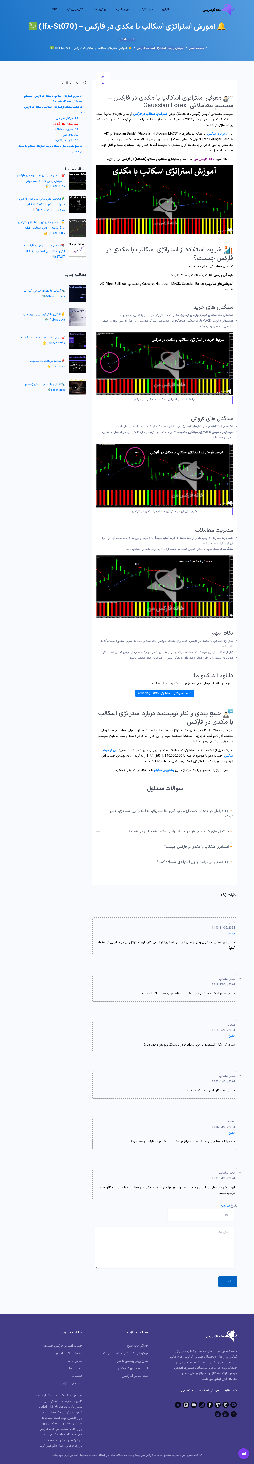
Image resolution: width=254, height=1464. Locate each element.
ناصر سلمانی (127, 39)
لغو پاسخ (225, 1206)
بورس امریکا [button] (122, 9)
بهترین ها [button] (100, 9)
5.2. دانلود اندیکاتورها (66, 141)
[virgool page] (233, 1414)
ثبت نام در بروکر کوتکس (132, 1368)
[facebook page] (210, 1405)
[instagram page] (202, 1405)
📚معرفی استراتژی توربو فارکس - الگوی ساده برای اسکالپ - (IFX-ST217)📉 (44, 251)
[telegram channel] (178, 1405)
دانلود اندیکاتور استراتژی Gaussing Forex (165, 693)
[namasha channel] (225, 1405)
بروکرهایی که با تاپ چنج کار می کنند (124, 1353)
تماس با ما (75, 1361)
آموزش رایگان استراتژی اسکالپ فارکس (160, 48)
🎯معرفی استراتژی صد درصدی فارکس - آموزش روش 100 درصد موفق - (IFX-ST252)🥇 (41, 181)
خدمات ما (75, 1368)
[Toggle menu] (243, 1453)
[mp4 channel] (186, 1405)
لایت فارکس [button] (146, 9)
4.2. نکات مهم (70, 135)
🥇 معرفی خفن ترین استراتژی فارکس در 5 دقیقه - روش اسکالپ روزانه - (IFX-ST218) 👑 (41, 228)
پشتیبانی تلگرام (164, 770)
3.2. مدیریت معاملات (66, 129)
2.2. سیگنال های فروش (65, 124)
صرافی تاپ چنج (137, 1346)
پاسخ (231, 933)
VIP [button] (54, 9)
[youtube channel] (233, 1405)
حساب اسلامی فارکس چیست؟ (62, 1346)
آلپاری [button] (165, 9)
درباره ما (76, 1376)
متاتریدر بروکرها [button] (75, 9)
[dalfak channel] (194, 1405)
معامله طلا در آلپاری (69, 1353)
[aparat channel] (218, 1405)
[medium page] (218, 1414)
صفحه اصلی (196, 48)
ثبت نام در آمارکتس (135, 1376)
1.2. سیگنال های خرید (66, 118)
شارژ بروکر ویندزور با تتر (132, 1361)
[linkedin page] (225, 1414)
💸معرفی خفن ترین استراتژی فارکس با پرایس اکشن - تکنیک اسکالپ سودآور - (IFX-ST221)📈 (42, 204)
